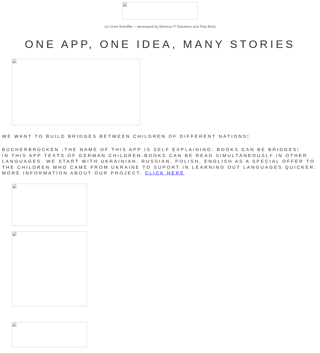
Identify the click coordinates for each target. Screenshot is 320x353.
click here (164, 173)
